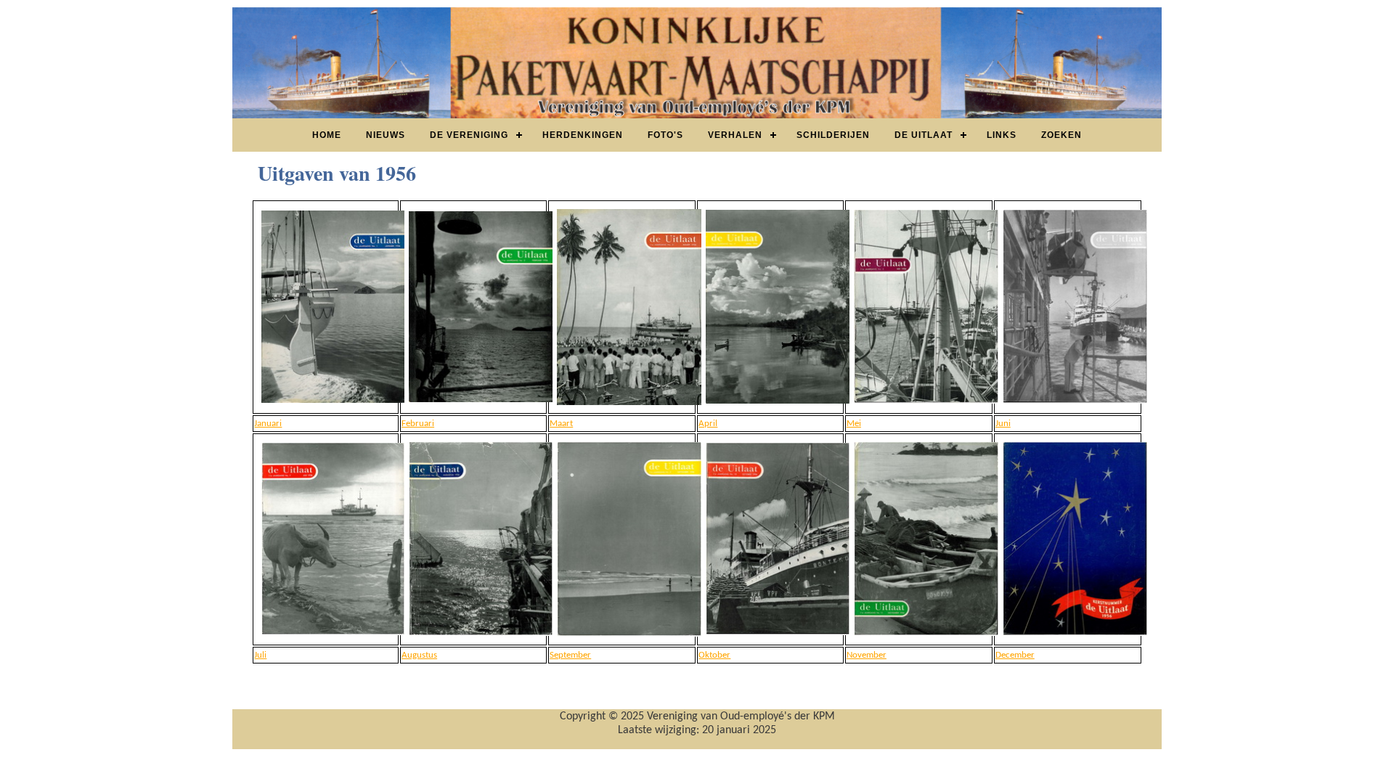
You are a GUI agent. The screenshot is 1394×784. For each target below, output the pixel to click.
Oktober (714, 655)
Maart (561, 423)
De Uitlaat (923, 135)
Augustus (419, 655)
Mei (854, 423)
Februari (418, 423)
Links (1001, 135)
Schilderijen (833, 135)
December (1015, 655)
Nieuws (385, 135)
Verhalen (735, 135)
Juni (1003, 423)
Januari (268, 423)
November (866, 655)
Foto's (665, 135)
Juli (260, 655)
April (707, 423)
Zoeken (1061, 135)
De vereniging (469, 135)
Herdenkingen (582, 135)
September (570, 655)
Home (326, 135)
